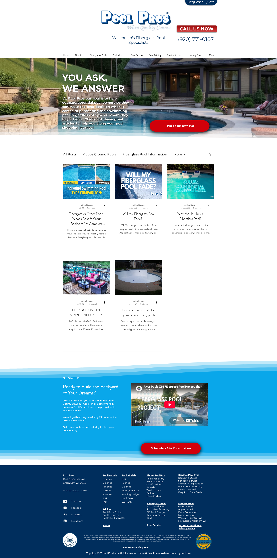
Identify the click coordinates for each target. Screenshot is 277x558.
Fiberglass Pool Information (144, 154)
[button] (209, 154)
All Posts (70, 154)
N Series (107, 494)
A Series (107, 490)
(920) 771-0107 (196, 39)
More (178, 154)
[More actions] (105, 206)
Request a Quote (201, 2)
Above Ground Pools (99, 154)
